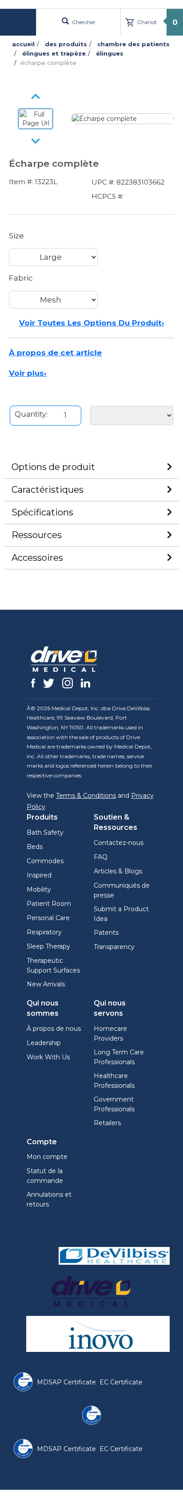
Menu (19, 22)
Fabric (21, 277)
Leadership (44, 1043)
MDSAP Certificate (66, 1382)
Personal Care (48, 918)
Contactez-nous (118, 843)
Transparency (114, 947)
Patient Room (49, 904)
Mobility (39, 889)
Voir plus (28, 373)
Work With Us (48, 1057)
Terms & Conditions (86, 796)
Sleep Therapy (48, 946)
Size (16, 235)
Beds (35, 847)
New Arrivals (46, 984)
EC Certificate (121, 1382)
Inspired (39, 875)
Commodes (45, 861)
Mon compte (47, 1157)
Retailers (107, 1123)
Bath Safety (45, 832)
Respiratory (44, 932)
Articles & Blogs (118, 871)
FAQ (100, 857)
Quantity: (31, 414)
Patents (106, 933)
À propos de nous (54, 1029)
